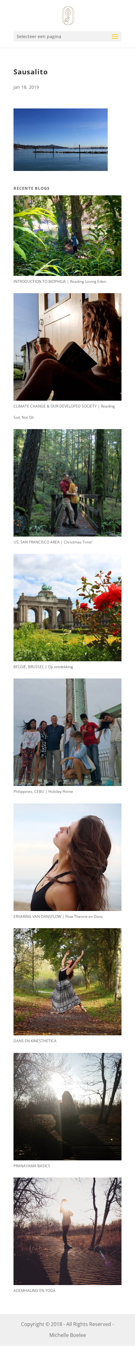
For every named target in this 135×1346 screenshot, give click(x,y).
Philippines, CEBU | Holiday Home (43, 791)
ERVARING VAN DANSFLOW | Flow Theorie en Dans (58, 916)
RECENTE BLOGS (32, 188)
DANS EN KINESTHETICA (35, 1040)
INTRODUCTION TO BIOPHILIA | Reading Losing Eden (60, 281)
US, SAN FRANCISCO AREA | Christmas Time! (53, 542)
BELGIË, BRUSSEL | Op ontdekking (43, 666)
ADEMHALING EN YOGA (35, 1290)
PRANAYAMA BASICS (32, 1165)
